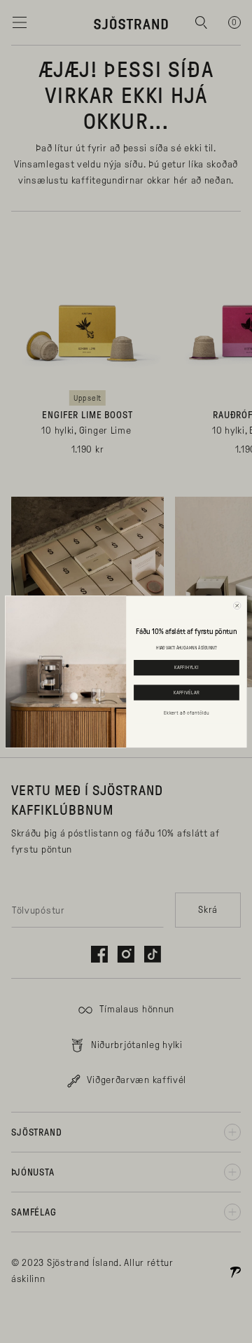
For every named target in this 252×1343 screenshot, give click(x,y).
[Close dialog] (237, 605)
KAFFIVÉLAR (187, 692)
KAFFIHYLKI (186, 667)
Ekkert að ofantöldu (186, 712)
